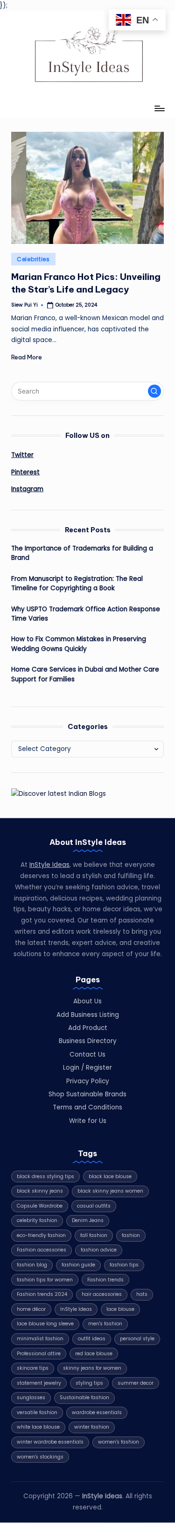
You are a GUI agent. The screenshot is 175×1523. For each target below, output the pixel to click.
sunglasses (31, 1397)
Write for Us (87, 1120)
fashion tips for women (45, 1279)
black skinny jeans (40, 1190)
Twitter (22, 454)
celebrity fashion (37, 1220)
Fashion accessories (41, 1249)
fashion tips (124, 1264)
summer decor (136, 1383)
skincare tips (33, 1368)
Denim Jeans (88, 1220)
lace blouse (120, 1309)
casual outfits (94, 1205)
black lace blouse (110, 1176)
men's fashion (105, 1323)
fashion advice (99, 1249)
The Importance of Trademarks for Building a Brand (82, 553)
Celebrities (33, 259)
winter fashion (91, 1426)
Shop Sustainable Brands (87, 1094)
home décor (31, 1309)
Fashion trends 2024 (42, 1294)
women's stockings (40, 1456)
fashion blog (32, 1264)
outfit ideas (91, 1338)
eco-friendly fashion (41, 1235)
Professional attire (39, 1353)
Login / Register (87, 1067)
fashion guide (78, 1264)
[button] (154, 391)
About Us (87, 1001)
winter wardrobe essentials (50, 1441)
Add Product (87, 1027)
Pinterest (25, 472)
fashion (131, 1235)
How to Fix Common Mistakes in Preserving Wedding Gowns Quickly (78, 644)
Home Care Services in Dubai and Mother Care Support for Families (85, 674)
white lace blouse (38, 1426)
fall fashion (93, 1235)
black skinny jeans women (110, 1190)
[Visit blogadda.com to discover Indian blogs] (58, 793)
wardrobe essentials (97, 1412)
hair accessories (102, 1294)
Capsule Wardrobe (40, 1205)
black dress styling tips (45, 1176)
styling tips (89, 1383)
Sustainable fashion (84, 1397)
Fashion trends (105, 1279)
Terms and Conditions (87, 1107)
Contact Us (87, 1054)
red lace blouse (93, 1353)
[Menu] (159, 108)
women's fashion (118, 1441)
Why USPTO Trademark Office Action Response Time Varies (85, 614)
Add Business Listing (87, 1014)
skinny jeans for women (92, 1368)
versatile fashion (37, 1412)
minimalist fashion (40, 1338)
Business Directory (88, 1041)
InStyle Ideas (49, 864)
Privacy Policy (87, 1081)
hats (141, 1294)
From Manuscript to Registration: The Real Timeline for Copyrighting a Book (77, 583)
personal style (137, 1338)
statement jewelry (39, 1383)
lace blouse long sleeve (45, 1323)
